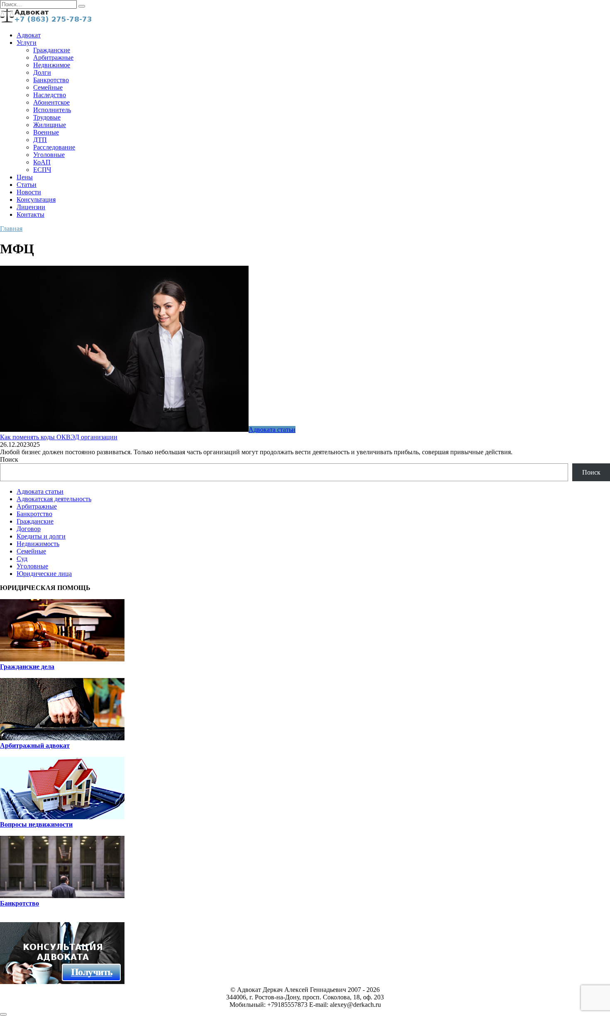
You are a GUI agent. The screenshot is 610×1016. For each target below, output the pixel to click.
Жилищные (49, 124)
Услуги (27, 42)
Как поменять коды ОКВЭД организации (58, 437)
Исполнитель (52, 109)
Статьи (27, 184)
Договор (29, 528)
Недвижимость (38, 543)
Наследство (49, 94)
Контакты (30, 214)
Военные (46, 132)
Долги (42, 72)
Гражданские (51, 50)
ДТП (40, 139)
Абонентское (51, 102)
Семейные (48, 87)
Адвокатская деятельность (54, 498)
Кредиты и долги (41, 536)
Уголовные (49, 154)
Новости (29, 192)
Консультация (36, 199)
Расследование (54, 147)
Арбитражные (53, 57)
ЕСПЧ (42, 169)
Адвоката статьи (40, 491)
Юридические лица (44, 573)
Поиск (9, 459)
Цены (25, 177)
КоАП (42, 162)
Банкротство (51, 79)
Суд (22, 558)
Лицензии (31, 207)
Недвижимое (51, 65)
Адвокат (29, 35)
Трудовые (47, 117)
